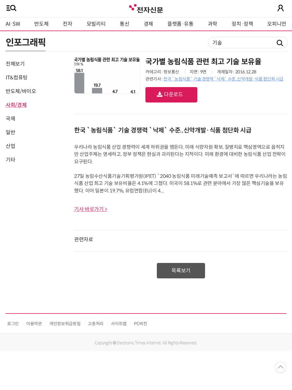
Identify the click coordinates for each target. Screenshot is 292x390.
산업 (10, 146)
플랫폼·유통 (180, 24)
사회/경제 (16, 105)
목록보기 (180, 271)
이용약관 (34, 323)
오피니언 (276, 24)
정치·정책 (242, 24)
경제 (148, 24)
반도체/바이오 (21, 91)
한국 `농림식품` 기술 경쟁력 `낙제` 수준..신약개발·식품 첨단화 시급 (223, 79)
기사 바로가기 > (90, 209)
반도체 (41, 24)
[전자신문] (146, 7)
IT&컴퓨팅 (17, 78)
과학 (212, 24)
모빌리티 (96, 24)
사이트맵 (119, 323)
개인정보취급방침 (64, 323)
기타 (10, 160)
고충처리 (96, 323)
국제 (10, 119)
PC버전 (140, 323)
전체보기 (15, 64)
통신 (124, 24)
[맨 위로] (280, 367)
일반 (10, 132)
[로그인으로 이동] (280, 8)
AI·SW (13, 24)
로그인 (13, 323)
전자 (67, 24)
